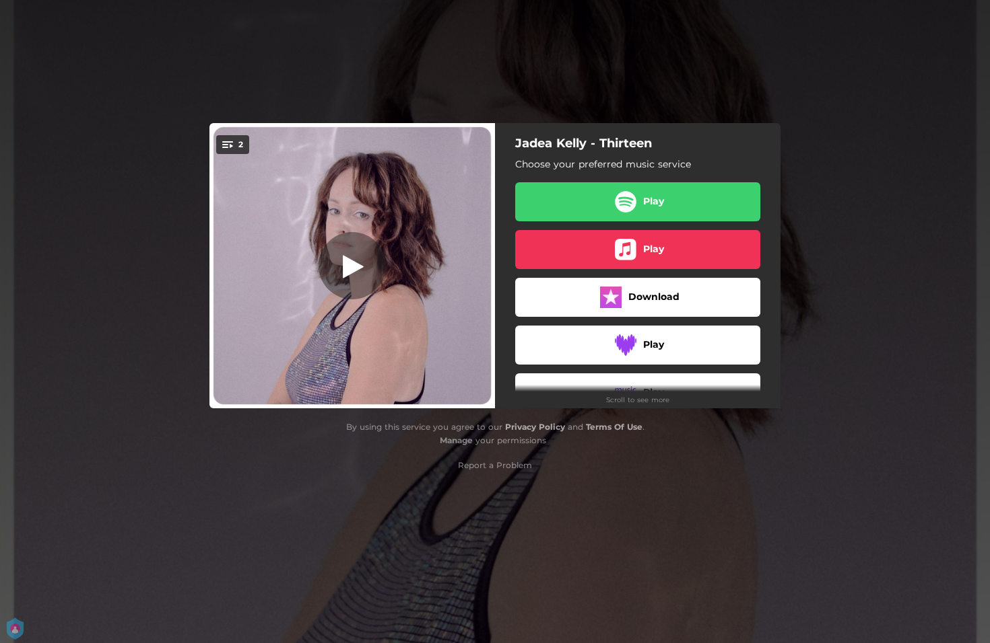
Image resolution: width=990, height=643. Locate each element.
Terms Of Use (614, 427)
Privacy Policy (535, 427)
